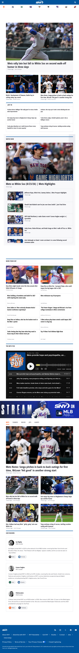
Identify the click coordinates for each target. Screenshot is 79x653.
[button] (9, 146)
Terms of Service (20, 642)
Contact (62, 635)
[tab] (7, 422)
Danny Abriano (11, 303)
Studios (53, 635)
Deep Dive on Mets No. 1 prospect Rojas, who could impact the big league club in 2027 (56, 287)
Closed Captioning (55, 642)
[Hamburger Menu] (3, 2)
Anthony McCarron (46, 315)
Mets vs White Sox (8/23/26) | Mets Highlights (30, 184)
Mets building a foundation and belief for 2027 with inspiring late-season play (21, 297)
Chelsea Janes (9, 290)
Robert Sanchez (52, 99)
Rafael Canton (16, 99)
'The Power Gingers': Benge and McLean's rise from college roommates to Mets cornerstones (56, 309)
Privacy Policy (7, 642)
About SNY (6, 635)
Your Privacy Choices (35, 642)
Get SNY (45, 635)
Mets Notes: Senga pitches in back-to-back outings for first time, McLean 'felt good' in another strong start (57, 96)
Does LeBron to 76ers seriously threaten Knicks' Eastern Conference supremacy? (21, 309)
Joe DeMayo (44, 290)
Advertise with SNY (19, 635)
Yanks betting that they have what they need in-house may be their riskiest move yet (21, 332)
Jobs (69, 635)
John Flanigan (18, 69)
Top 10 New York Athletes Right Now (52, 331)
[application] (39, 162)
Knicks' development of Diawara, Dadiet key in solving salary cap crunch (20, 96)
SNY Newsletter (34, 635)
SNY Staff (43, 339)
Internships (7, 638)
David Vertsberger (11, 315)
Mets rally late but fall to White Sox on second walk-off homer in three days (37, 65)
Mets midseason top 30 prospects (51, 296)
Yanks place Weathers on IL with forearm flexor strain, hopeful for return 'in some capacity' (21, 127)
